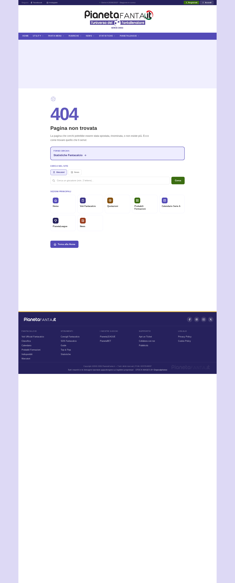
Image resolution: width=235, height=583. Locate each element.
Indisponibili (27, 354)
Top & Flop (66, 350)
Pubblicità (143, 345)
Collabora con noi (147, 341)
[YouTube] (203, 319)
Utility (37, 36)
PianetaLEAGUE (107, 336)
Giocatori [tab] (60, 172)
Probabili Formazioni (31, 350)
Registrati (192, 2)
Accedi (208, 2)
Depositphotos (160, 370)
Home (25, 36)
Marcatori (26, 358)
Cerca (178, 180)
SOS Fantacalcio (69, 341)
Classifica (26, 341)
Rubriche (74, 36)
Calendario (26, 345)
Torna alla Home (66, 244)
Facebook (37, 2)
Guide (63, 345)
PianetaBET (105, 341)
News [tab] (76, 172)
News (89, 36)
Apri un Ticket (145, 336)
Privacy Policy (185, 336)
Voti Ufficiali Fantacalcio (33, 336)
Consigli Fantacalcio (70, 336)
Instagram (53, 2)
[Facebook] (189, 319)
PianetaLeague (128, 36)
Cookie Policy (184, 341)
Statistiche (106, 36)
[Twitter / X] (210, 319)
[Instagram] (196, 319)
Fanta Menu (55, 36)
